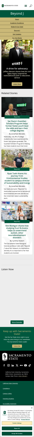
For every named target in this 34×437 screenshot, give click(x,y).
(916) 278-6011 (22, 376)
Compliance (6, 388)
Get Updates (17, 34)
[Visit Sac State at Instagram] (8, 365)
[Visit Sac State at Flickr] (21, 365)
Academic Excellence (17, 23)
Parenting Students (8, 398)
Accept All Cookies (17, 433)
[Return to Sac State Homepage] (17, 357)
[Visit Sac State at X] (17, 365)
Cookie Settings (17, 423)
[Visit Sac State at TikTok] (30, 365)
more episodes (17, 322)
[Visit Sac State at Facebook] (4, 365)
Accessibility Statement (9, 404)
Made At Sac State (17, 27)
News (17, 19)
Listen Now (17, 84)
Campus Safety (7, 393)
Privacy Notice (25, 419)
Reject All (17, 428)
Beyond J (17, 30)
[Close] (32, 408)
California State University (10, 383)
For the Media (17, 38)
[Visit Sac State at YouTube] (25, 365)
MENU (28, 5)
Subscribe (17, 346)
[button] (11, 5)
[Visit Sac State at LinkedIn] (13, 365)
